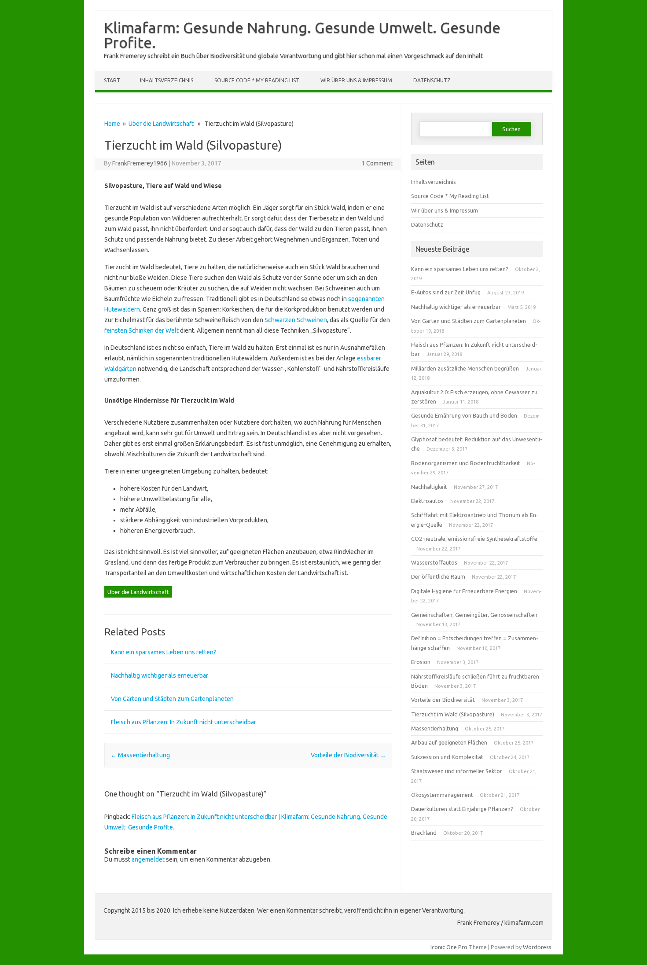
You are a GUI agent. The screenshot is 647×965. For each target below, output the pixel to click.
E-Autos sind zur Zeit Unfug (446, 292)
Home (112, 123)
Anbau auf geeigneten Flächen (449, 742)
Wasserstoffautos (434, 562)
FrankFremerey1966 (139, 163)
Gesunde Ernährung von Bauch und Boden (464, 415)
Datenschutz (432, 80)
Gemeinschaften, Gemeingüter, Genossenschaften (474, 615)
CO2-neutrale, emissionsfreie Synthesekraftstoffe (474, 539)
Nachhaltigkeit (429, 487)
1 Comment (377, 163)
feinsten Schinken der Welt (141, 330)
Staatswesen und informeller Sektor (456, 771)
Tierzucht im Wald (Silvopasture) (452, 714)
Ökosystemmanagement (442, 795)
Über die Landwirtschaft (161, 123)
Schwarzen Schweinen (296, 319)
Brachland (424, 832)
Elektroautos (427, 501)
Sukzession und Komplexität (447, 757)
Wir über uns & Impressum (356, 80)
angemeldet (148, 859)
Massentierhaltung (140, 755)
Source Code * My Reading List (256, 80)
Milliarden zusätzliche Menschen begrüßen (465, 368)
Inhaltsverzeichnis (166, 80)
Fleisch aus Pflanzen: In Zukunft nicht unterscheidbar (183, 722)
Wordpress (537, 947)
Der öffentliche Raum (438, 576)
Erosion (420, 662)
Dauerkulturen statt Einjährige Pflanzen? (462, 809)
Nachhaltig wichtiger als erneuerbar (159, 675)
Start (112, 80)
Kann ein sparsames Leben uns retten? (163, 652)
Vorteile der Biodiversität (348, 755)
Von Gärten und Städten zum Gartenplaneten (172, 698)
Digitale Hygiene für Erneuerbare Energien (464, 591)
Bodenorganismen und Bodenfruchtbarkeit (465, 463)
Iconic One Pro (448, 947)
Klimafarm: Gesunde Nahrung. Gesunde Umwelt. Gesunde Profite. (302, 35)
